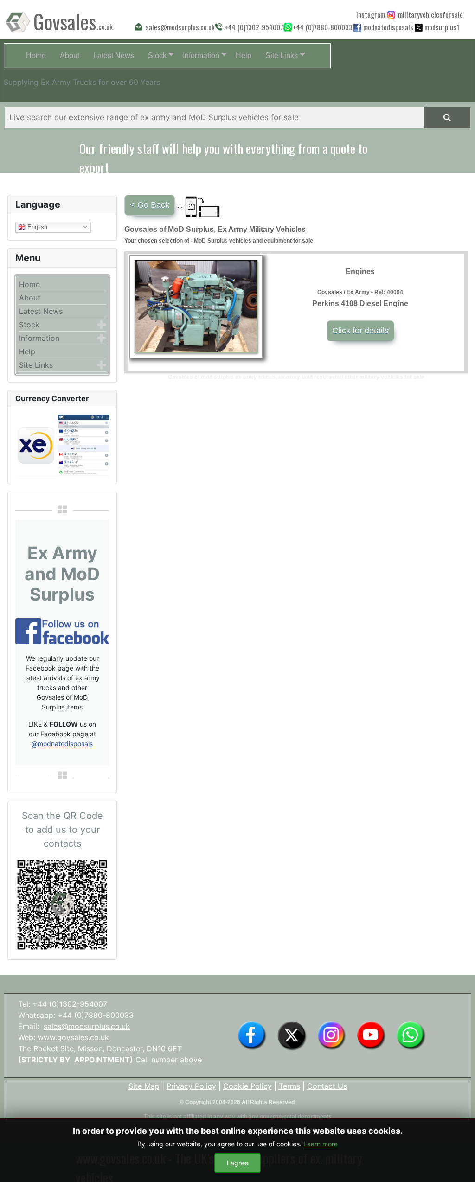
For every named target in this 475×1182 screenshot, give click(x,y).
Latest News (41, 311)
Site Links (36, 365)
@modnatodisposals (62, 744)
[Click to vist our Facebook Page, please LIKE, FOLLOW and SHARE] (62, 630)
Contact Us (327, 1086)
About (29, 297)
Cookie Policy (247, 1086)
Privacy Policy (191, 1086)
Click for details (360, 330)
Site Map (144, 1086)
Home (29, 284)
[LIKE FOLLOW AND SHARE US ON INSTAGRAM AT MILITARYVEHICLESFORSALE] (428, 14)
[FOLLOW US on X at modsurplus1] (440, 27)
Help (27, 351)
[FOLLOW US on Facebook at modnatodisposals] (357, 27)
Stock (29, 324)
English (36, 226)
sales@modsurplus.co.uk (87, 1026)
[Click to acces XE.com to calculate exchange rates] (62, 444)
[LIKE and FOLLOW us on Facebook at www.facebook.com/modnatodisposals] (252, 1035)
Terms (289, 1086)
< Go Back (149, 205)
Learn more (320, 1144)
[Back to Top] (459, 1165)
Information (39, 338)
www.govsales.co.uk (73, 1037)
